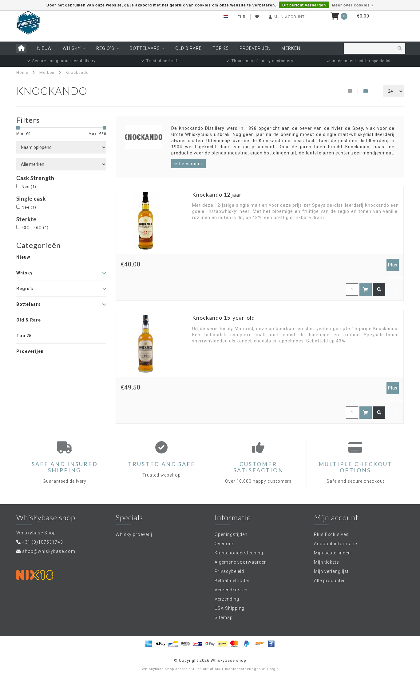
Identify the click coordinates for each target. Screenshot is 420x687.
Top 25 (220, 48)
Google (273, 669)
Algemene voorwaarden (241, 562)
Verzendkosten (231, 589)
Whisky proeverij (134, 534)
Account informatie (335, 543)
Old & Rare (188, 48)
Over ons (225, 543)
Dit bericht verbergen (304, 5)
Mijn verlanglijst (331, 571)
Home (22, 72)
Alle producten (330, 580)
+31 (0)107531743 (42, 542)
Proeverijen (255, 48)
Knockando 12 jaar (217, 194)
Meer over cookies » (353, 5)
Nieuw (44, 48)
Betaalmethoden (233, 580)
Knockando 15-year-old (223, 317)
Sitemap (224, 617)
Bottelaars (145, 48)
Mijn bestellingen (332, 552)
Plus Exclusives (331, 534)
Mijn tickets (326, 562)
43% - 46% (35, 227)
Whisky (72, 48)
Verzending (227, 599)
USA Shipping (229, 608)
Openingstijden (231, 534)
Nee (29, 186)
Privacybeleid (229, 571)
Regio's (105, 48)
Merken (290, 48)
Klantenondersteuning (239, 552)
